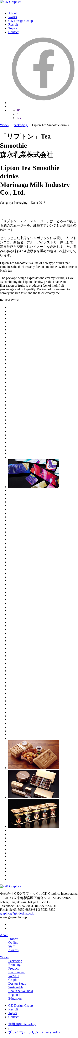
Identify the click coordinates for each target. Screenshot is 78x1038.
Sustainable (15, 987)
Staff (11, 946)
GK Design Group (20, 21)
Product (13, 968)
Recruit (13, 24)
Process (13, 939)
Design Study (17, 983)
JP (18, 110)
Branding (14, 964)
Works (12, 17)
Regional (14, 994)
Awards (13, 950)
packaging (21, 125)
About (12, 13)
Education (15, 998)
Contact (13, 32)
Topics (12, 28)
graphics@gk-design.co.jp (17, 913)
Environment (16, 972)
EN (19, 118)
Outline (13, 942)
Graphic (13, 979)
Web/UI (13, 976)
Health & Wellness (20, 991)
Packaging (15, 961)
